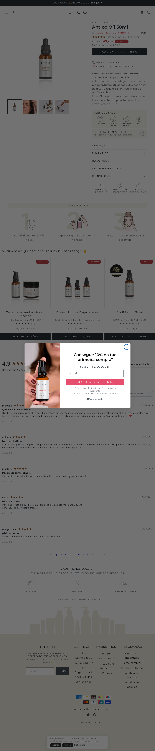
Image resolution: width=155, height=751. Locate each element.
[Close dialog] (126, 347)
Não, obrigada (95, 399)
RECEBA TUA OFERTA (95, 382)
